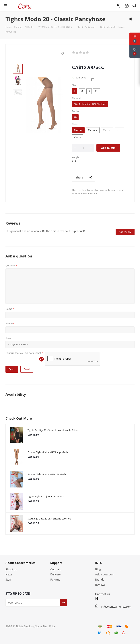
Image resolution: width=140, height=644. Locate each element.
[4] (84, 52)
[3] (80, 52)
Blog (98, 569)
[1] (73, 52)
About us (11, 569)
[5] (87, 52)
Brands (99, 579)
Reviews (100, 584)
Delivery (55, 574)
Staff (8, 579)
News (8, 574)
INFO (98, 563)
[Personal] (127, 5)
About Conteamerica (20, 563)
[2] (77, 52)
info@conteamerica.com (116, 606)
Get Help (55, 569)
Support (56, 563)
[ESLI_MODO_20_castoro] (44, 104)
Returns (55, 579)
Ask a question (104, 574)
